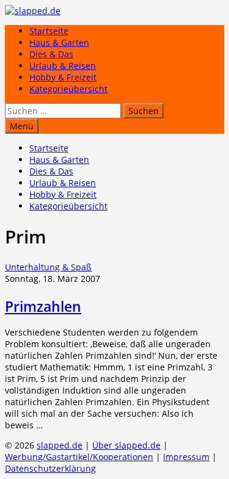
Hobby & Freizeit (62, 77)
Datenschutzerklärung (50, 468)
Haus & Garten (59, 42)
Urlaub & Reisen (62, 65)
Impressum (186, 457)
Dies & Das (51, 54)
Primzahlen (43, 306)
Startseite (48, 31)
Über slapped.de (126, 445)
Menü (22, 126)
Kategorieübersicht (68, 89)
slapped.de (59, 445)
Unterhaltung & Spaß (48, 267)
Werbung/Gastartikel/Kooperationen (79, 457)
